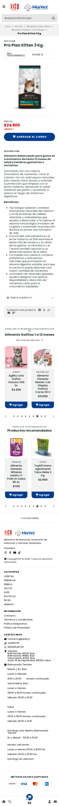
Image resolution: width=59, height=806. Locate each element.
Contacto (10, 616)
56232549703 (16, 647)
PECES (7, 600)
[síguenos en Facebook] (10, 553)
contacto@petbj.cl (19, 639)
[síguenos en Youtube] (14, 553)
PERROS (8, 584)
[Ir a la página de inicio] (4, 801)
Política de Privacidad (17, 628)
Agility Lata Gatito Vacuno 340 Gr (16, 380)
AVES (7, 592)
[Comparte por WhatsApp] (48, 310)
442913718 (13, 643)
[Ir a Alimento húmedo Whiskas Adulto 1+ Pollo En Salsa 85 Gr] (16, 447)
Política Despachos (15, 624)
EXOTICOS (10, 596)
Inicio (7, 26)
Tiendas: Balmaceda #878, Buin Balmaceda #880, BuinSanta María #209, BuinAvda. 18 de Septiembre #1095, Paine (29, 656)
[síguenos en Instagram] (5, 553)
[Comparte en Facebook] (39, 310)
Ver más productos (28, 340)
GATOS (18, 26)
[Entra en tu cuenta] (49, 801)
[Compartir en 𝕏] (44, 310)
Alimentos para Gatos (38, 26)
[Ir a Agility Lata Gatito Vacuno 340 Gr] (16, 357)
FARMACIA (10, 580)
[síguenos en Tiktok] (19, 553)
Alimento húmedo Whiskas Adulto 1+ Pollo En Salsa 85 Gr (16, 474)
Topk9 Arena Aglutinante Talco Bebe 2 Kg (42, 470)
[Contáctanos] (55, 801)
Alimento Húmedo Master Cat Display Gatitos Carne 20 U (42, 384)
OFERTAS (9, 576)
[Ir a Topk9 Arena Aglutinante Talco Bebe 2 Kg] (43, 447)
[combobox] (29, 18)
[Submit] (53, 18)
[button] (13, 312)
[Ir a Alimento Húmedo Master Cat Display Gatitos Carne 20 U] (43, 357)
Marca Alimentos (21, 297)
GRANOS (9, 604)
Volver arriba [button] (31, 518)
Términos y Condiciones (18, 619)
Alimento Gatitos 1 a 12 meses (27, 29)
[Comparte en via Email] (8, 312)
